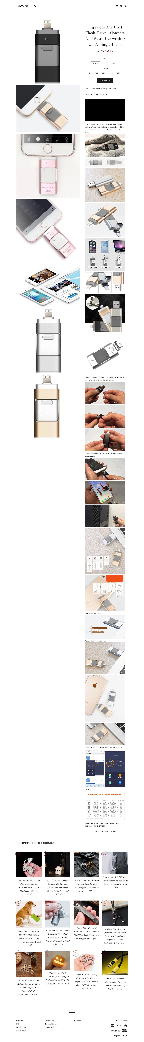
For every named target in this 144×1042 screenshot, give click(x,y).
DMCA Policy (21, 1030)
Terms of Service (51, 1024)
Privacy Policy (50, 1021)
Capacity (105, 68)
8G (90, 73)
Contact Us (20, 1021)
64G (111, 73)
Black (95, 63)
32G (104, 73)
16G (96, 73)
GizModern (123, 1021)
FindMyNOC (49, 1027)
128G (119, 73)
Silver (105, 63)
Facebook (79, 1021)
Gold (114, 63)
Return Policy (21, 1027)
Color (105, 58)
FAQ (17, 1024)
